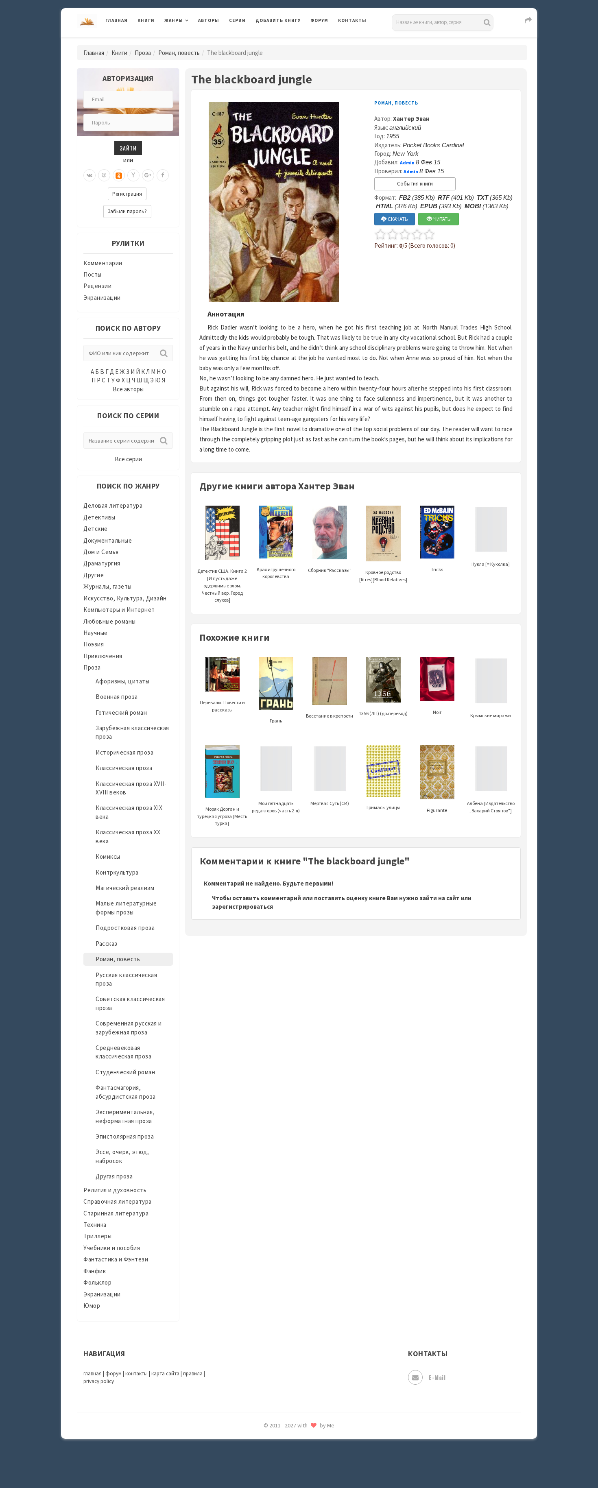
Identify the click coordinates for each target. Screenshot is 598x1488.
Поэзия (93, 644)
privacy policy (98, 1381)
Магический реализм (125, 888)
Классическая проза (124, 768)
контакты (136, 1373)
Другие (93, 575)
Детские (95, 528)
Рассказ (107, 943)
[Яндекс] (133, 175)
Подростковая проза (125, 928)
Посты (92, 274)
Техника (95, 1224)
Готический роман (121, 712)
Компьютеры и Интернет (119, 609)
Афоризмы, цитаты (122, 681)
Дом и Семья (101, 552)
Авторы (208, 20)
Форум (319, 20)
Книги (146, 20)
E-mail (437, 1377)
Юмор (91, 1305)
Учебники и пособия (111, 1248)
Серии (237, 20)
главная (92, 1373)
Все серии (128, 459)
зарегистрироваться (242, 906)
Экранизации (102, 297)
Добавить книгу (278, 20)
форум (113, 1373)
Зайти (128, 148)
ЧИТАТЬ (441, 219)
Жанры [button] (173, 20)
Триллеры (97, 1236)
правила (193, 1373)
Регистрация (127, 193)
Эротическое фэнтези (287, 1442)
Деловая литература (284, 41)
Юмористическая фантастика (298, 1460)
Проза (143, 53)
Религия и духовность (114, 1190)
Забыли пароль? (127, 211)
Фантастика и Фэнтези (115, 1259)
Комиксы (108, 856)
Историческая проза (124, 752)
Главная (116, 20)
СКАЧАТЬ (397, 219)
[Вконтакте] (89, 175)
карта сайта (165, 1373)
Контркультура (117, 872)
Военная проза (117, 696)
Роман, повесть (179, 53)
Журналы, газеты (107, 586)
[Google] (148, 175)
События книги (415, 183)
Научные (95, 633)
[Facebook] (163, 175)
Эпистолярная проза (125, 1136)
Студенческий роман (125, 1072)
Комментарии (102, 263)
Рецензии (97, 286)
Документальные (107, 540)
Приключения (102, 656)
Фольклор (97, 1282)
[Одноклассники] (119, 175)
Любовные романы (109, 621)
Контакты (352, 20)
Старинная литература (115, 1213)
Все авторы (128, 389)
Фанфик (94, 1271)
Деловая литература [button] (193, 41)
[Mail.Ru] (104, 175)
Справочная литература (117, 1201)
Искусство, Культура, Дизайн (125, 598)
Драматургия (101, 563)
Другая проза (114, 1176)
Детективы (99, 517)
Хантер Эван (411, 118)
